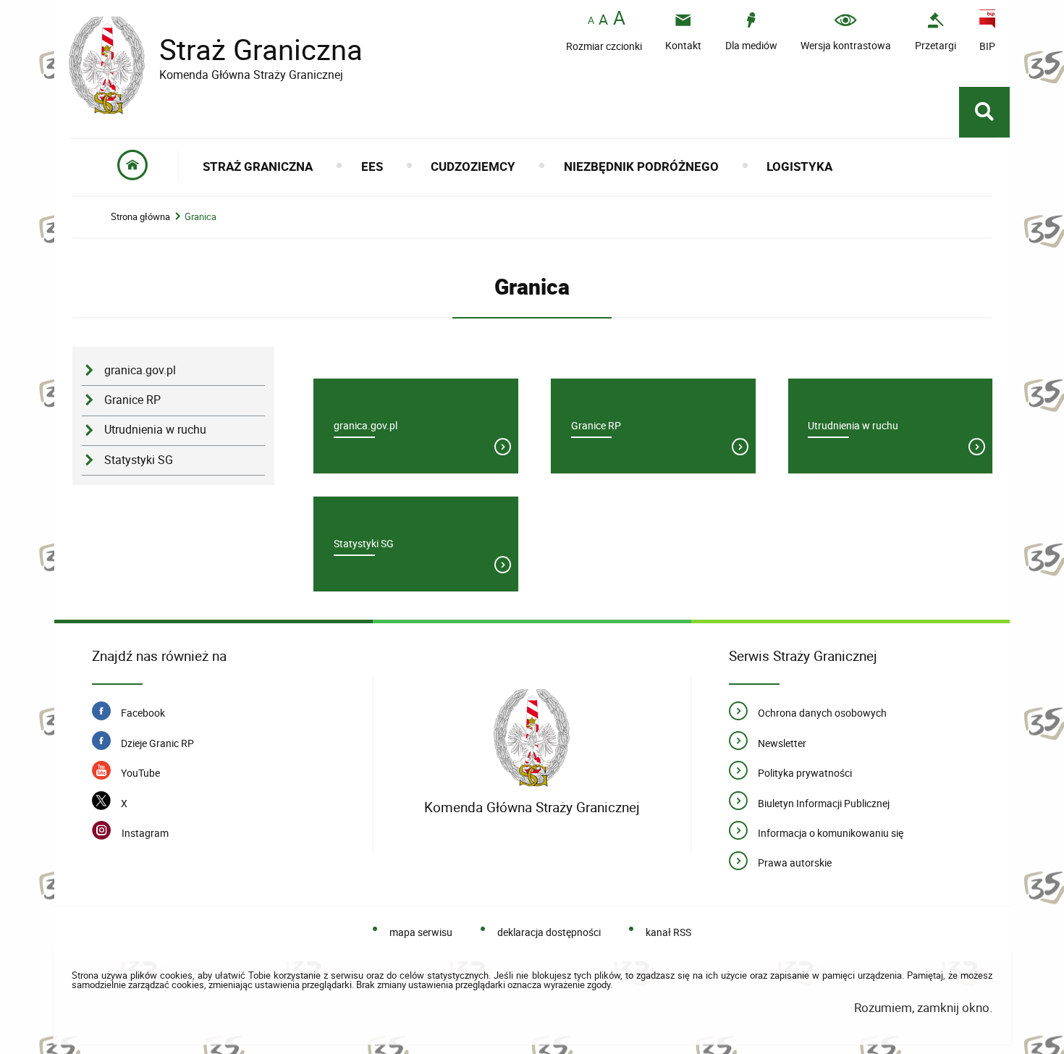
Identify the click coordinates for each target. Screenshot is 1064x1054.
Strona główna (140, 217)
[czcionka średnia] (603, 19)
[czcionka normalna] (591, 20)
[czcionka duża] (619, 19)
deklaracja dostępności (549, 932)
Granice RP (132, 400)
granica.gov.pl (140, 370)
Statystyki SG (138, 460)
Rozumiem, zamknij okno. (923, 1007)
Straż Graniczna (216, 50)
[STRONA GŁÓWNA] (133, 166)
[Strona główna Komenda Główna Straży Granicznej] (532, 738)
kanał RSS (668, 932)
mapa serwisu (420, 932)
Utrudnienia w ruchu (155, 429)
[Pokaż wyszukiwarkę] (984, 112)
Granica (200, 217)
